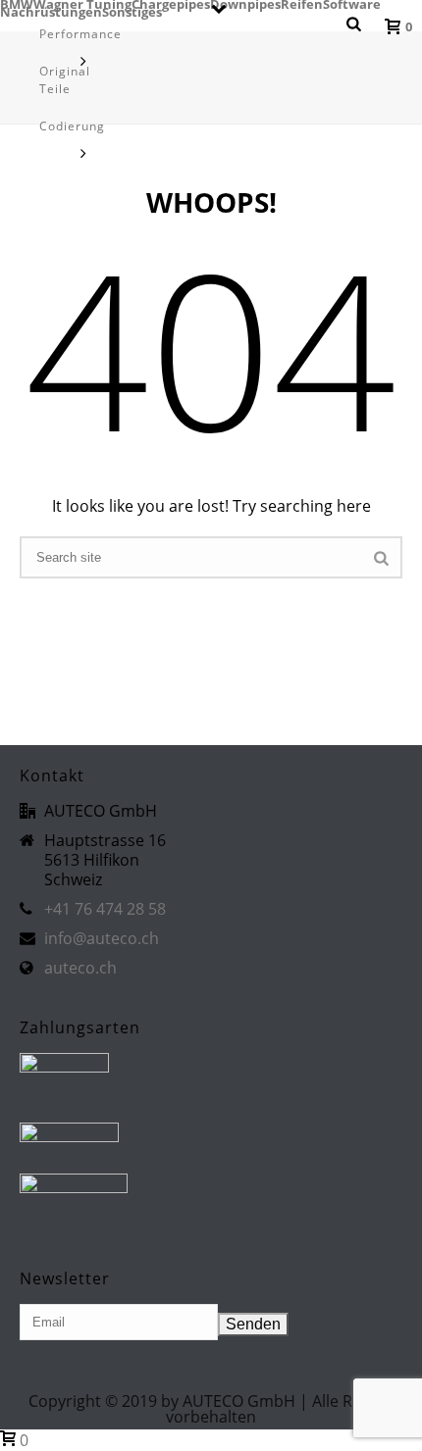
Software (352, 4)
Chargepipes (171, 4)
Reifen (302, 4)
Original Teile (64, 80)
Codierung (72, 126)
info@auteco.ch (101, 938)
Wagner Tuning (82, 4)
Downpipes (245, 4)
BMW (16, 4)
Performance (80, 33)
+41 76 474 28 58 (105, 909)
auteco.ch (80, 967)
